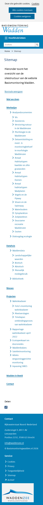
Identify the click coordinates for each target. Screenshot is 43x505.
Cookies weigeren (22, 16)
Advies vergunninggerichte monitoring (21, 359)
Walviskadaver (19, 301)
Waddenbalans (19, 347)
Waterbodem (21, 209)
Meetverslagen (22, 313)
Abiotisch (19, 266)
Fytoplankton (21, 213)
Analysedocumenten (22, 112)
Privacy (11, 466)
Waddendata (18, 250)
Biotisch (18, 262)
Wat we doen (12, 99)
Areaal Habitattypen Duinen (21, 176)
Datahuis (10, 245)
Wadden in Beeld (14, 375)
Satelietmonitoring (21, 351)
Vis (16, 117)
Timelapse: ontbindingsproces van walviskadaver (24, 321)
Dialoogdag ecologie (22, 236)
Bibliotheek (18, 278)
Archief (11, 480)
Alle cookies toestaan (22, 10)
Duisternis (20, 121)
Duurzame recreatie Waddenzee (20, 224)
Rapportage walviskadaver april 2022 (21, 333)
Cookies (35, 3)
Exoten (18, 231)
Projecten (11, 296)
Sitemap (12, 475)
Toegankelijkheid (16, 471)
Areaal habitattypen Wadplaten (21, 187)
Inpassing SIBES (19, 366)
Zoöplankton (21, 217)
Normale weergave (14, 91)
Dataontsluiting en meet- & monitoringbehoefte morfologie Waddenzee (24, 146)
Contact (10, 383)
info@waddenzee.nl (14, 443)
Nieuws (10, 288)
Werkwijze (11, 107)
